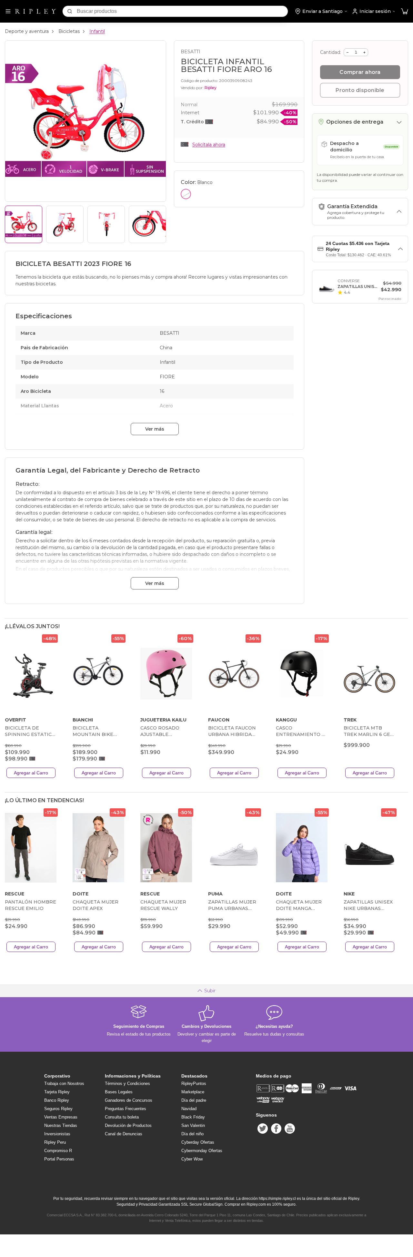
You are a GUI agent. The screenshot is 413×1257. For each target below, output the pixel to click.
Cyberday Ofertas (197, 1142)
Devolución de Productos (128, 1125)
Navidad (188, 1108)
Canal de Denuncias (123, 1133)
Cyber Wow (192, 1159)
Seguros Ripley (58, 1108)
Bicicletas (69, 31)
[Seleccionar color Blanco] (186, 194)
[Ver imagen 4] (147, 224)
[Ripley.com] (35, 11)
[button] (404, 11)
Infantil (97, 31)
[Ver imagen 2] (65, 224)
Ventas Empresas (60, 1117)
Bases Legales (119, 1091)
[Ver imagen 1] (23, 224)
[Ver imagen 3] (106, 224)
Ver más (154, 429)
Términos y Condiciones (127, 1083)
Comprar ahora (359, 72)
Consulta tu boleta (122, 1117)
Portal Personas (59, 1159)
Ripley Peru (55, 1142)
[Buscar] (70, 11)
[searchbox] (182, 11)
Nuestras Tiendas (60, 1125)
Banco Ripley (56, 1100)
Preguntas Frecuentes (125, 1108)
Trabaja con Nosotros (64, 1083)
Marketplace (192, 1091)
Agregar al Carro (31, 772)
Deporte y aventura (27, 31)
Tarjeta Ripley (57, 1091)
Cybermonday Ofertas (201, 1150)
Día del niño (192, 1133)
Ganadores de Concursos (128, 1100)
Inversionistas (57, 1133)
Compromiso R (58, 1150)
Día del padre (193, 1100)
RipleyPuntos (193, 1083)
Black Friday (193, 1117)
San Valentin (193, 1125)
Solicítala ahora (208, 145)
